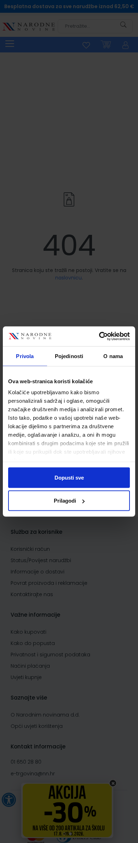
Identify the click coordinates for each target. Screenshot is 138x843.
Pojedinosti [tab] (69, 356)
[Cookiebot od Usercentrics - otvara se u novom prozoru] (99, 336)
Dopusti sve (69, 477)
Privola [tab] (25, 356)
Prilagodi (65, 501)
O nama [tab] (113, 356)
